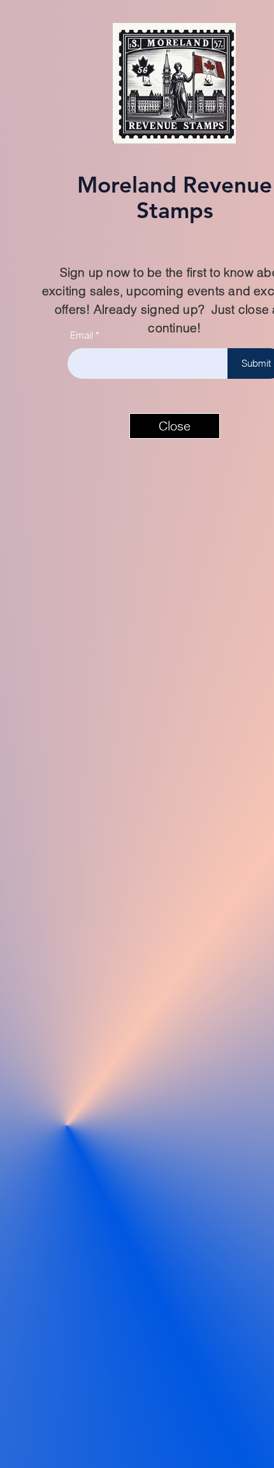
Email (81, 335)
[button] (174, 426)
